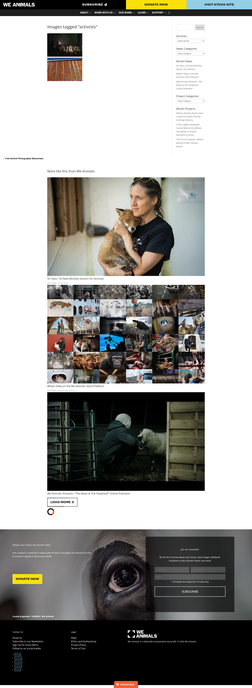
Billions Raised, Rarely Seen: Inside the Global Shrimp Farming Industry (190, 117)
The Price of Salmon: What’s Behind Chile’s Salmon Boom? (189, 143)
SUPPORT (157, 13)
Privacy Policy (78, 645)
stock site (72, 390)
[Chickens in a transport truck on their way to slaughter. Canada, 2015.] (64, 80)
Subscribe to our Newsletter (28, 641)
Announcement (63, 283)
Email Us (17, 638)
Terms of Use (78, 648)
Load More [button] (60, 502)
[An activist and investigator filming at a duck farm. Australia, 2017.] (64, 55)
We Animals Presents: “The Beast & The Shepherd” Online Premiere (189, 85)
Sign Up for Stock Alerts (25, 645)
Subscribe (92, 5)
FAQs (74, 638)
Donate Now (156, 5)
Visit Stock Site (219, 5)
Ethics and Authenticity (83, 641)
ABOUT (84, 13)
